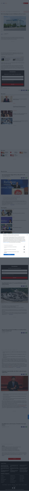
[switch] (24, 246)
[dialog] (14, 245)
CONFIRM (9, 254)
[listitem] (14, 245)
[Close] (27, 235)
